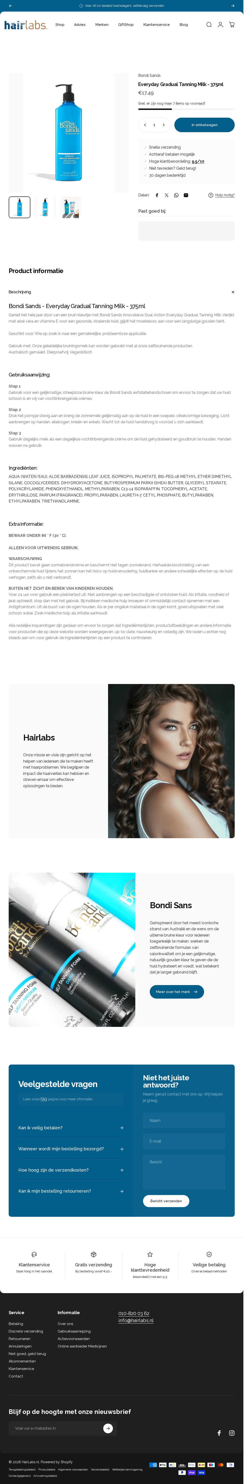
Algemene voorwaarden (73, 1469)
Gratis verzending (93, 1264)
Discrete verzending (26, 1331)
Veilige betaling (209, 1264)
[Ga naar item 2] (45, 207)
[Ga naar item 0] (19, 207)
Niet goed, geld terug (27, 1354)
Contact (16, 1376)
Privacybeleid (46, 1469)
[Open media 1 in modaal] (69, 132)
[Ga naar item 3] (71, 207)
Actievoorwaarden (74, 1339)
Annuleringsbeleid (45, 1475)
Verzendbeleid (100, 1469)
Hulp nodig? (225, 195)
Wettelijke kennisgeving (127, 1469)
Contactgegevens (20, 1475)
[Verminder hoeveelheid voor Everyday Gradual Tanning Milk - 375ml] (144, 125)
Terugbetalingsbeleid (22, 1469)
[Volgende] (232, 6)
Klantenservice (34, 1264)
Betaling (16, 1324)
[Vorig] (10, 6)
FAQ (44, 1099)
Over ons (65, 1324)
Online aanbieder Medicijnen (82, 1346)
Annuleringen (20, 1346)
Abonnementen (22, 1361)
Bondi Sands (149, 75)
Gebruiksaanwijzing (74, 1331)
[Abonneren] (108, 1428)
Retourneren (19, 1339)
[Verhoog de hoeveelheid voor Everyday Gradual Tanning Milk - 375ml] (164, 125)
